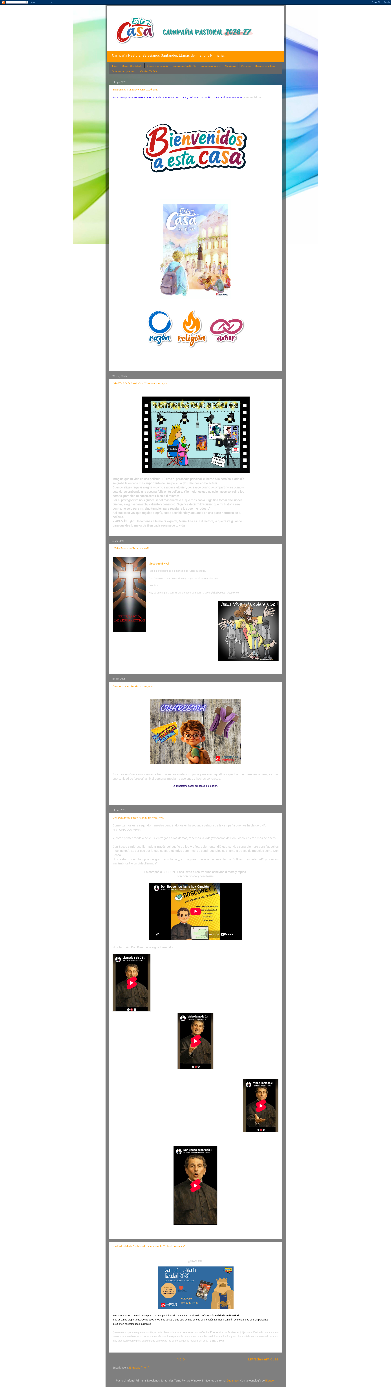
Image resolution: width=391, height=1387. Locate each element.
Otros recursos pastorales (123, 71)
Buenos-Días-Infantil (132, 65)
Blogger (269, 1380)
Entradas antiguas (263, 1359)
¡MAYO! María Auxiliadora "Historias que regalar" (141, 383)
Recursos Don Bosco (265, 65)
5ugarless (233, 1380)
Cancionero (230, 65)
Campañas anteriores (211, 65)
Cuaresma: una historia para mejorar (133, 686)
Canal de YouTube (149, 71)
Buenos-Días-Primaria (157, 65)
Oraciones (246, 65)
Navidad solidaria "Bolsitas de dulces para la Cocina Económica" (149, 1246)
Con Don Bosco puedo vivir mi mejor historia (138, 817)
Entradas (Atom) (139, 1367)
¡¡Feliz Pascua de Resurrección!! (131, 548)
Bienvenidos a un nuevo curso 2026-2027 (135, 89)
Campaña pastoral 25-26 (184, 65)
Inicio (115, 65)
